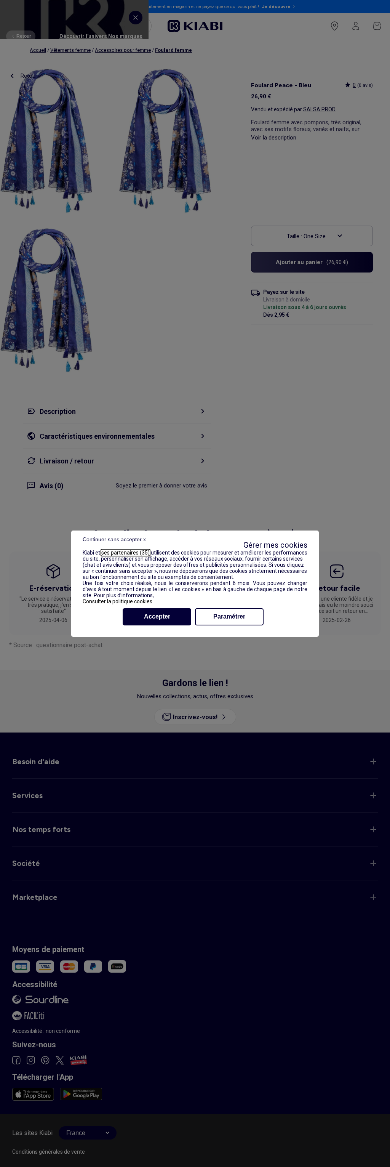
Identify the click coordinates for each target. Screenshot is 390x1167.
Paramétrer (229, 616)
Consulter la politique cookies (117, 601)
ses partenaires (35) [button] (125, 553)
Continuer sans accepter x (114, 539)
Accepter (157, 616)
